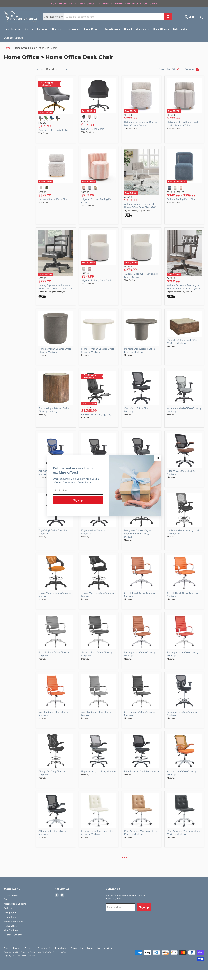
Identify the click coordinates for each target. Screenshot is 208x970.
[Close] (157, 458)
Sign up (78, 500)
